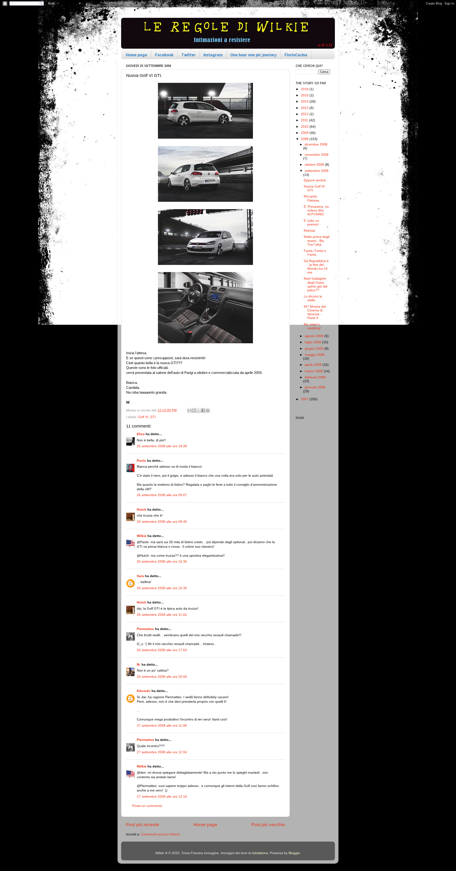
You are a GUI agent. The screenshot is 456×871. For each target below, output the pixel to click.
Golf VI (143, 417)
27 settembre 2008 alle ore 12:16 (162, 796)
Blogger (294, 853)
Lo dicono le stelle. (313, 298)
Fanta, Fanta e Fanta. (315, 252)
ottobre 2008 (315, 164)
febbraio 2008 (315, 377)
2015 (305, 95)
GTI (153, 417)
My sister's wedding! (312, 326)
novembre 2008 (316, 154)
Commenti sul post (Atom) (160, 834)
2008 (305, 139)
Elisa (141, 434)
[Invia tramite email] (189, 410)
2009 (305, 133)
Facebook (164, 54)
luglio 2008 (313, 342)
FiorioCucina (296, 54)
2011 (305, 120)
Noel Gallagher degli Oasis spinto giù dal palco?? (315, 284)
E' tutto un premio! (311, 222)
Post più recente (142, 824)
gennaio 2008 (315, 387)
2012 (305, 114)
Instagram (213, 54)
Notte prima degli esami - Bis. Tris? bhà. (316, 240)
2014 (305, 101)
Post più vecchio (268, 824)
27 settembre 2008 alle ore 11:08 (162, 725)
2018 (305, 89)
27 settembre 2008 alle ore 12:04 (162, 752)
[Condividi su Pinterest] (207, 410)
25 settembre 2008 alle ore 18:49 (162, 446)
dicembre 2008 (316, 144)
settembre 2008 (316, 171)
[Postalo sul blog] (194, 410)
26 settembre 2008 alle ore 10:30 (162, 561)
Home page (136, 54)
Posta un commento (147, 806)
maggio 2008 (314, 355)
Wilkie (142, 536)
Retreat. (310, 230)
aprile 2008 (314, 365)
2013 (305, 108)
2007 (305, 399)
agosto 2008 (314, 336)
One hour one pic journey (253, 54)
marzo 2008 (314, 371)
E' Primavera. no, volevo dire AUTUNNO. (317, 210)
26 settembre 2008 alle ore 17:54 (162, 650)
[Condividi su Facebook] (203, 410)
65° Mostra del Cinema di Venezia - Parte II (315, 312)
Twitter (188, 54)
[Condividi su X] (198, 410)
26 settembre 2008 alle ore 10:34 (162, 588)
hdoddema (260, 853)
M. (139, 664)
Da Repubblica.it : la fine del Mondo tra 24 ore (316, 266)
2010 (305, 126)
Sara (140, 576)
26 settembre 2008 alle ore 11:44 (162, 615)
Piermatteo (145, 629)
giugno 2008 (314, 348)
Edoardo (144, 691)
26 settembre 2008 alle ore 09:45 (162, 521)
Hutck (141, 509)
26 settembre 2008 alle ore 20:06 (162, 676)
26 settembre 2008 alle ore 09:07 (162, 495)
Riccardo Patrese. (312, 198)
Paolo (141, 460)
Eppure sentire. (315, 180)
